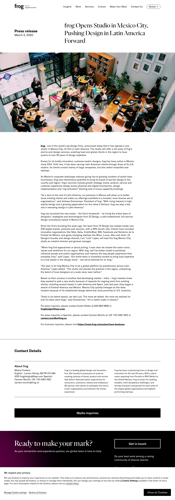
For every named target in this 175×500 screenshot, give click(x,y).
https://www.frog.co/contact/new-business (101, 324)
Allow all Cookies (157, 492)
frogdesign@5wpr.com (53, 308)
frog (43, 145)
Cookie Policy (72, 483)
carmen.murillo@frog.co (54, 318)
